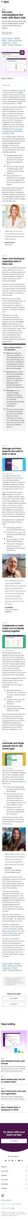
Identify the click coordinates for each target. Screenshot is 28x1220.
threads (8, 659)
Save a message (12, 539)
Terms (8, 1204)
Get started (14, 1141)
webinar (16, 933)
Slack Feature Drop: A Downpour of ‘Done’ (10, 1108)
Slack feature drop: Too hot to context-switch (13, 1080)
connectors (13, 814)
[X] (15, 1161)
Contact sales (11, 931)
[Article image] (14, 1043)
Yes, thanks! (14, 998)
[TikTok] (22, 1161)
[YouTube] (19, 1161)
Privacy (3, 1204)
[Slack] (5, 2)
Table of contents (7, 78)
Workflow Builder (15, 527)
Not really (14, 1004)
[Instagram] (9, 1161)
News (3, 9)
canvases (9, 708)
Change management (15, 45)
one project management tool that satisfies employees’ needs (12, 131)
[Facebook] (12, 1161)
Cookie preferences (17, 1204)
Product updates (7, 38)
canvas (19, 532)
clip (20, 699)
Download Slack (5, 1200)
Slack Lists (22, 90)
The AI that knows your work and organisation (13, 1092)
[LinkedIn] (6, 1161)
